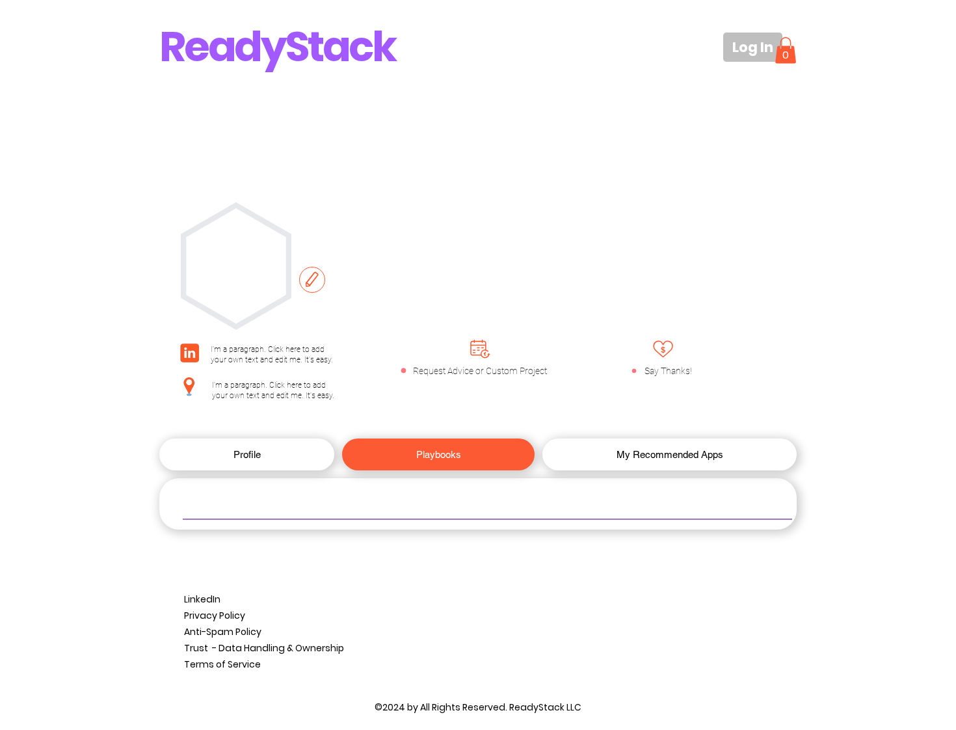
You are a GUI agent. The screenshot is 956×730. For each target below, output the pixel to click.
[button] (786, 50)
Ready (222, 46)
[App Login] (663, 349)
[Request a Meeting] (480, 349)
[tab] (246, 454)
